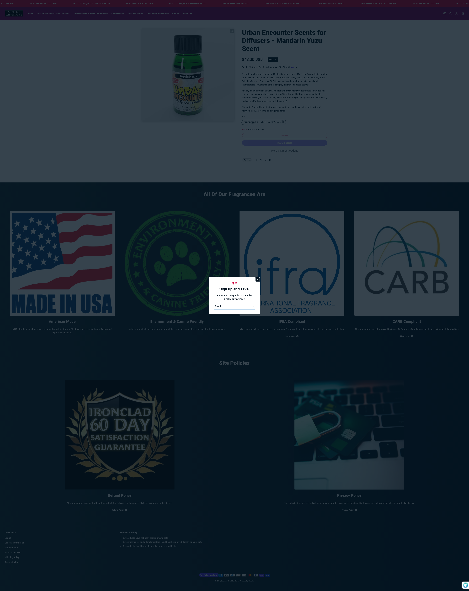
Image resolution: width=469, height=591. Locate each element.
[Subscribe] (253, 306)
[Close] (258, 279)
